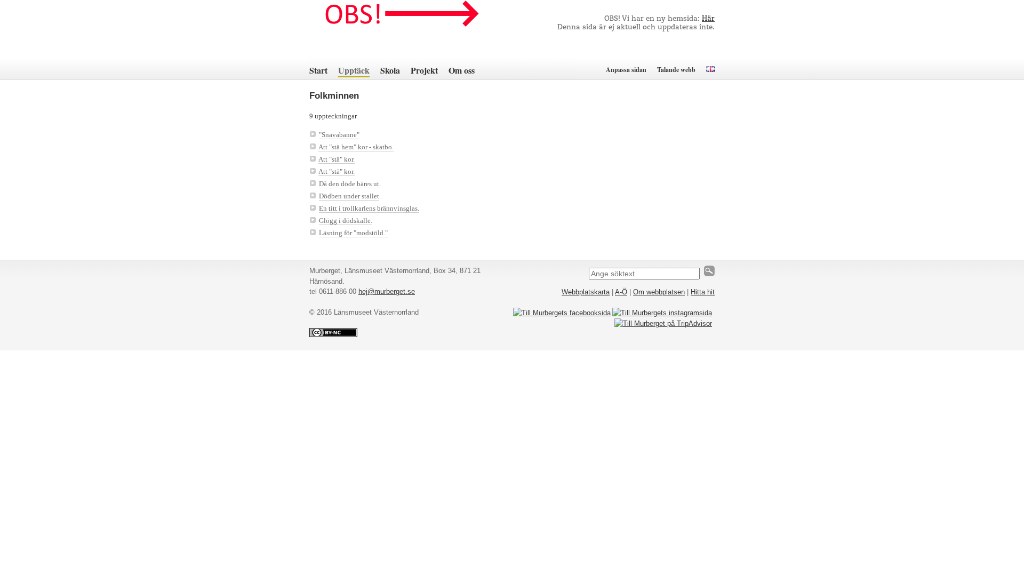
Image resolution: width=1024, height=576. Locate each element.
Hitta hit (703, 292)
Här (708, 18)
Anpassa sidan (626, 69)
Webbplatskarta (586, 292)
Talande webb (676, 69)
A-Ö (621, 292)
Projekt (424, 70)
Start (318, 70)
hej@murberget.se (386, 291)
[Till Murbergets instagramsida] (662, 313)
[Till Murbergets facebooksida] (562, 313)
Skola (390, 70)
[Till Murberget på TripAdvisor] (663, 323)
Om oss (462, 70)
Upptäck (354, 70)
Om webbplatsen (659, 292)
